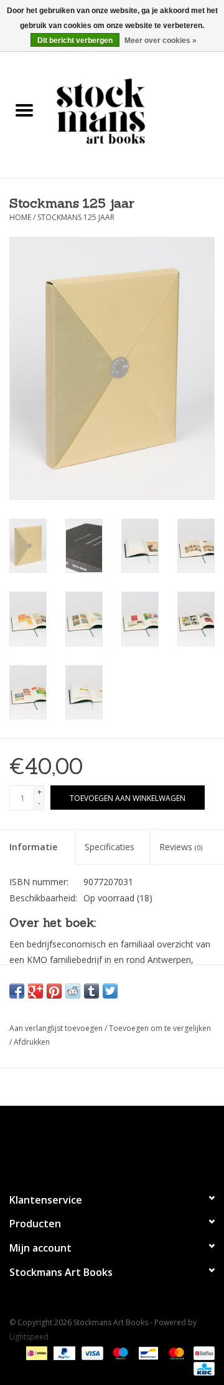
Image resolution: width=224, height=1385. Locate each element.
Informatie (33, 847)
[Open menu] (24, 109)
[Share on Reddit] (72, 991)
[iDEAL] (35, 1352)
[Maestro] (119, 1352)
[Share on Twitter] (110, 991)
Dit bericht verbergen (75, 40)
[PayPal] (63, 1352)
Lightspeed (29, 1336)
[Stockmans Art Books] (136, 111)
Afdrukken (32, 1042)
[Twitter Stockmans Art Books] (112, 1144)
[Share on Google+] (35, 991)
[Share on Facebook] (16, 991)
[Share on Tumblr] (91, 991)
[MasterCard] (175, 1352)
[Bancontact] (147, 1352)
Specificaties (109, 847)
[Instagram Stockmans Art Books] (134, 1144)
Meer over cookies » (160, 40)
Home (20, 217)
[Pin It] (54, 991)
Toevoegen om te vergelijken (160, 1028)
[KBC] (202, 1368)
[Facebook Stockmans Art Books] (90, 1144)
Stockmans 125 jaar (75, 217)
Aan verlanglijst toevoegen (57, 1028)
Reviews (180, 847)
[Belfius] (202, 1352)
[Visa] (91, 1352)
